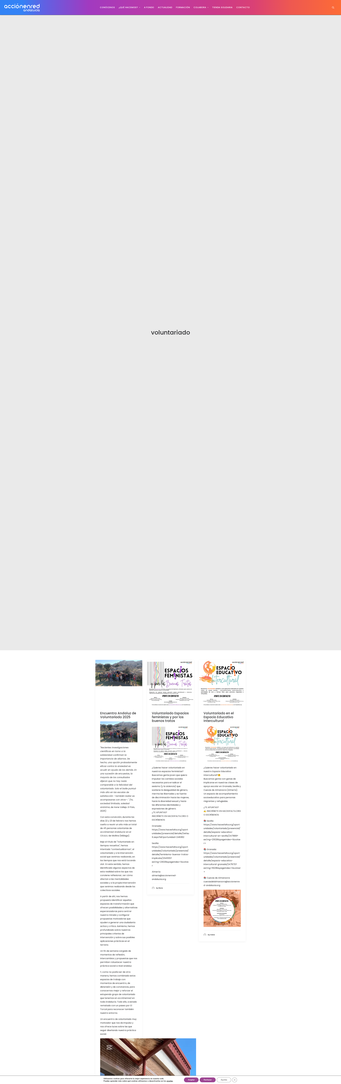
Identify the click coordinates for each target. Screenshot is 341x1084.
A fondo (149, 7)
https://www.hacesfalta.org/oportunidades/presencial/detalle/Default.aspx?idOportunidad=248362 (170, 833)
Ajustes (224, 1080)
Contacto (243, 7)
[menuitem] (107, 7)
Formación (183, 7)
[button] (334, 7)
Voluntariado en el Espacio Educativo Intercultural (219, 717)
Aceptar (191, 1080)
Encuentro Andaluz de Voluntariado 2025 (118, 715)
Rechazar (208, 1080)
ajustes (170, 1081)
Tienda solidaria (222, 7)
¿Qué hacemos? (128, 7)
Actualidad (165, 7)
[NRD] (22, 7)
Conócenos (107, 7)
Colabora (200, 7)
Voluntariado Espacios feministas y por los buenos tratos (170, 717)
